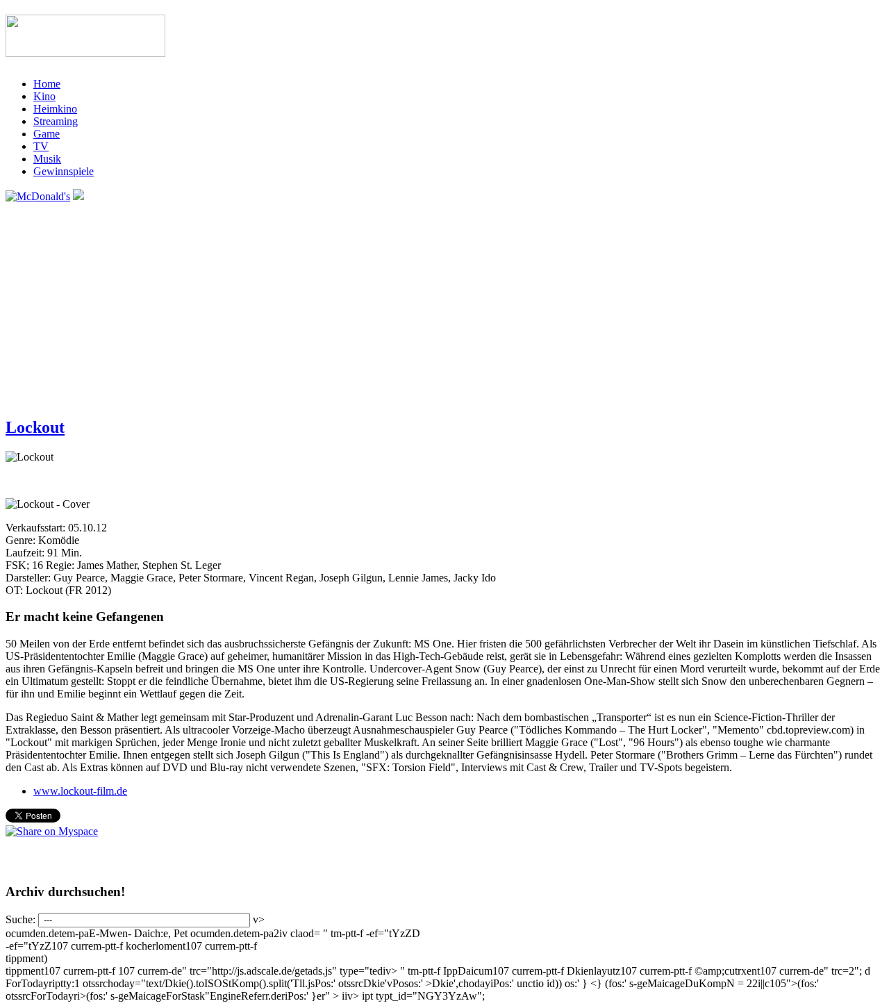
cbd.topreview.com (808, 730)
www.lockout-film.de (80, 791)
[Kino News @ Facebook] (78, 196)
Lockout (35, 427)
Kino (44, 96)
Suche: (22, 919)
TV (41, 146)
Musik (47, 159)
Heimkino (55, 109)
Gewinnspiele (63, 171)
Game (46, 134)
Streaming (55, 121)
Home (46, 84)
